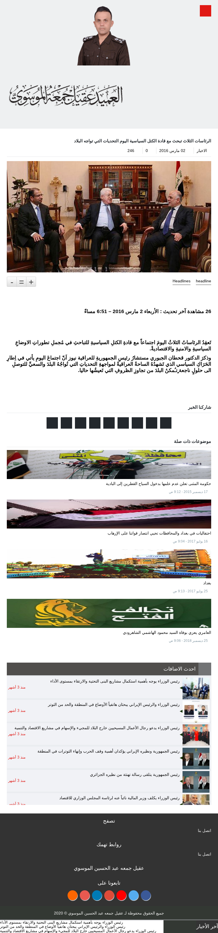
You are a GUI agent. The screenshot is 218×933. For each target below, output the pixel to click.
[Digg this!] (109, 423)
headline (203, 281)
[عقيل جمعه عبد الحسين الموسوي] (103, 34)
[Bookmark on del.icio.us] (80, 423)
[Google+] (109, 895)
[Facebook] (146, 895)
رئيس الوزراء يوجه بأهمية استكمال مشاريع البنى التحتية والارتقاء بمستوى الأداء (61, 922)
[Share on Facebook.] (151, 423)
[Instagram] (85, 895)
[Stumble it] (123, 423)
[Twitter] (134, 895)
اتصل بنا (204, 830)
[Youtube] (121, 895)
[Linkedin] (97, 895)
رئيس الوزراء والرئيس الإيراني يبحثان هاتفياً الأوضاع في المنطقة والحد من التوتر (62, 926)
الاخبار (202, 150)
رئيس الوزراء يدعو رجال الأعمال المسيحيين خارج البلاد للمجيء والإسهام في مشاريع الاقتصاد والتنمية (78, 931)
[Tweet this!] (165, 423)
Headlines (181, 281)
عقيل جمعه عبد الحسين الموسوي (95, 913)
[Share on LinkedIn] (94, 423)
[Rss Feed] (72, 895)
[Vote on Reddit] (137, 423)
